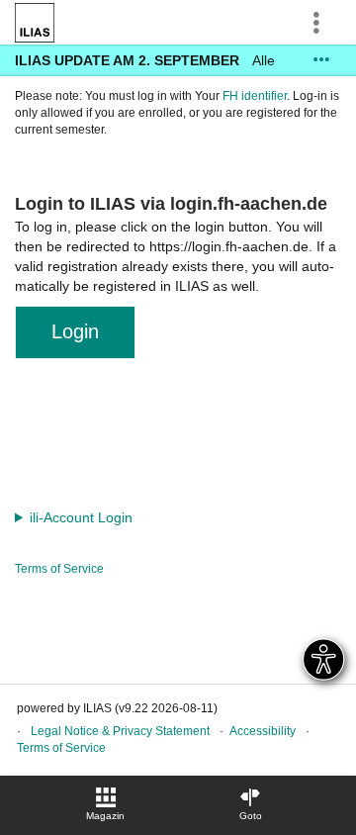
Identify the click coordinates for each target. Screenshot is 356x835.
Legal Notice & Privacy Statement (120, 731)
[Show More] (321, 59)
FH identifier (254, 96)
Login (75, 331)
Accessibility (262, 731)
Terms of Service (59, 569)
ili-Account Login (81, 517)
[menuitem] (105, 805)
